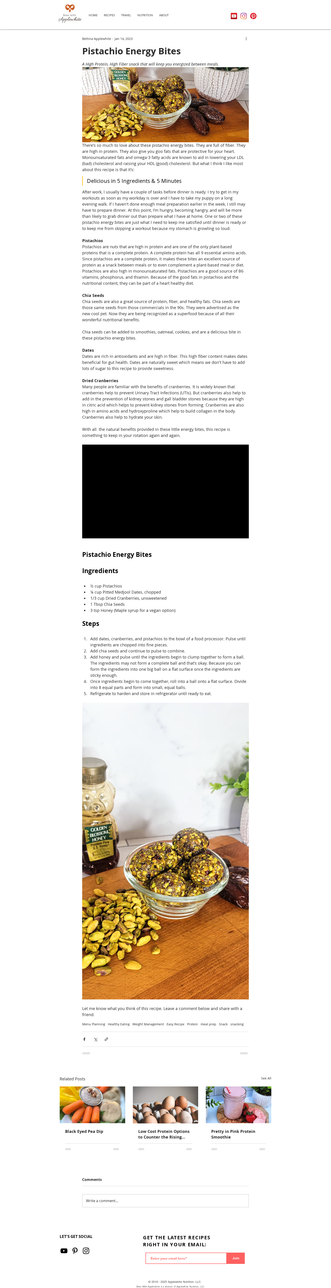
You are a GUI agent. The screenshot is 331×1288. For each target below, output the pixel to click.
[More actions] (246, 38)
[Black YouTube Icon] (64, 1251)
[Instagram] (243, 16)
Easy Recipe (175, 1024)
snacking (237, 1024)
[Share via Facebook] (84, 1039)
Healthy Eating (119, 1024)
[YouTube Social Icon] (234, 16)
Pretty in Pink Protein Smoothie (233, 1134)
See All (266, 1078)
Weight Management (148, 1024)
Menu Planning (93, 1024)
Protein (192, 1024)
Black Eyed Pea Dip (84, 1131)
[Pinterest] (253, 16)
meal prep (208, 1024)
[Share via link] (106, 1039)
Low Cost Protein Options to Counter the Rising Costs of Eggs (164, 1134)
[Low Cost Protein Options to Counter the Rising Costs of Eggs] (165, 1104)
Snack (223, 1024)
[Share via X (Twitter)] (95, 1039)
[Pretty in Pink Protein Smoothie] (238, 1104)
